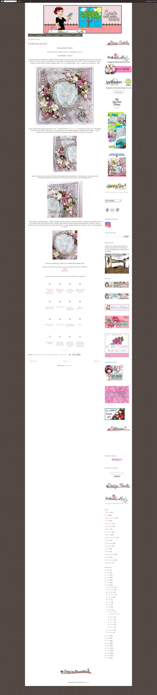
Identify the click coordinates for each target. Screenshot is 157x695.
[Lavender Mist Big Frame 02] (49, 302)
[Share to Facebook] (78, 355)
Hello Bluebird (109, 526)
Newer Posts (33, 361)
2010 (108, 650)
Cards (106, 515)
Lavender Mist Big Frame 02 (50, 307)
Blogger (86, 682)
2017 (108, 585)
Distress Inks (108, 523)
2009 (108, 653)
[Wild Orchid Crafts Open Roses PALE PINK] (70, 337)
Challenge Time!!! (37, 43)
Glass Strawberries (80, 307)
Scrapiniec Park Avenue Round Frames (80, 291)
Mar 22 (112, 619)
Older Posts (97, 361)
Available (78, 35)
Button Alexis (60, 307)
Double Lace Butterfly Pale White (60, 291)
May (109, 604)
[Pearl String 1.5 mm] (49, 320)
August (110, 597)
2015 (108, 638)
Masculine (108, 534)
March (110, 609)
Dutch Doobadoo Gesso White (70, 325)
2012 (108, 645)
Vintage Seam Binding (50, 342)
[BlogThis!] (75, 355)
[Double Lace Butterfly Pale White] (59, 284)
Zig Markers (108, 563)
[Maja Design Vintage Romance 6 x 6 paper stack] (49, 284)
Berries (80, 324)
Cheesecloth (59, 324)
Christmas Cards (109, 518)
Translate (118, 202)
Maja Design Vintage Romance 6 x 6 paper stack (49, 291)
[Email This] (73, 355)
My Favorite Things (110, 537)
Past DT (57, 35)
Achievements (67, 35)
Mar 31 (112, 611)
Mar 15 (112, 622)
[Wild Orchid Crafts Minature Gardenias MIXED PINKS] (80, 337)
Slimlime (107, 551)
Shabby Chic (46, 354)
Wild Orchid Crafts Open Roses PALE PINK (70, 344)
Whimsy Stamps (109, 560)
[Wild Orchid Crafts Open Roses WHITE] (59, 337)
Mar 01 (112, 627)
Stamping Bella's (109, 554)
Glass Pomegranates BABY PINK (70, 308)
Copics (107, 520)
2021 (108, 575)
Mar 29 (112, 617)
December (111, 587)
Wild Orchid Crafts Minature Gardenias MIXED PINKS (80, 344)
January (110, 632)
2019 (108, 580)
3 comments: (63, 354)
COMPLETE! (109, 243)
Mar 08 (112, 624)
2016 (108, 635)
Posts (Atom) (69, 365)
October (110, 592)
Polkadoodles (109, 543)
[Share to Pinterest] (80, 355)
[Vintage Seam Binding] (49, 337)
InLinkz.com (64, 350)
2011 (108, 648)
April (109, 607)
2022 (108, 572)
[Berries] (80, 320)
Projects (107, 548)
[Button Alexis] (59, 302)
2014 (108, 640)
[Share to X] (76, 355)
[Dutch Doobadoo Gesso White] (70, 320)
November (111, 589)
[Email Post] (69, 354)
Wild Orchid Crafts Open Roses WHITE (60, 343)
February (111, 630)
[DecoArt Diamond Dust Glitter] (70, 284)
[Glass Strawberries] (80, 302)
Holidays (107, 529)
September (111, 594)
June (110, 602)
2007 (108, 658)
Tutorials (48, 35)
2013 (108, 643)
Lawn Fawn (108, 532)
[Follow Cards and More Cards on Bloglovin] (116, 460)
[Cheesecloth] (59, 320)
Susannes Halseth (73, 128)
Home (31, 35)
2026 (108, 570)
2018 (108, 582)
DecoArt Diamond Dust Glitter (70, 291)
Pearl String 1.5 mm (49, 325)
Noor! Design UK (37, 354)
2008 (108, 655)
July (109, 599)
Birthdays (107, 512)
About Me (39, 35)
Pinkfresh (107, 540)
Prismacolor (108, 546)
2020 (108, 577)
